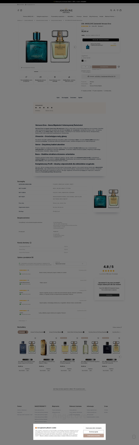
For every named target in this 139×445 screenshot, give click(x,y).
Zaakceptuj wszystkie (93, 435)
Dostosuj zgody (93, 432)
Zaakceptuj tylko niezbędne (93, 428)
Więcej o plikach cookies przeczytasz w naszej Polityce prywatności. (58, 435)
